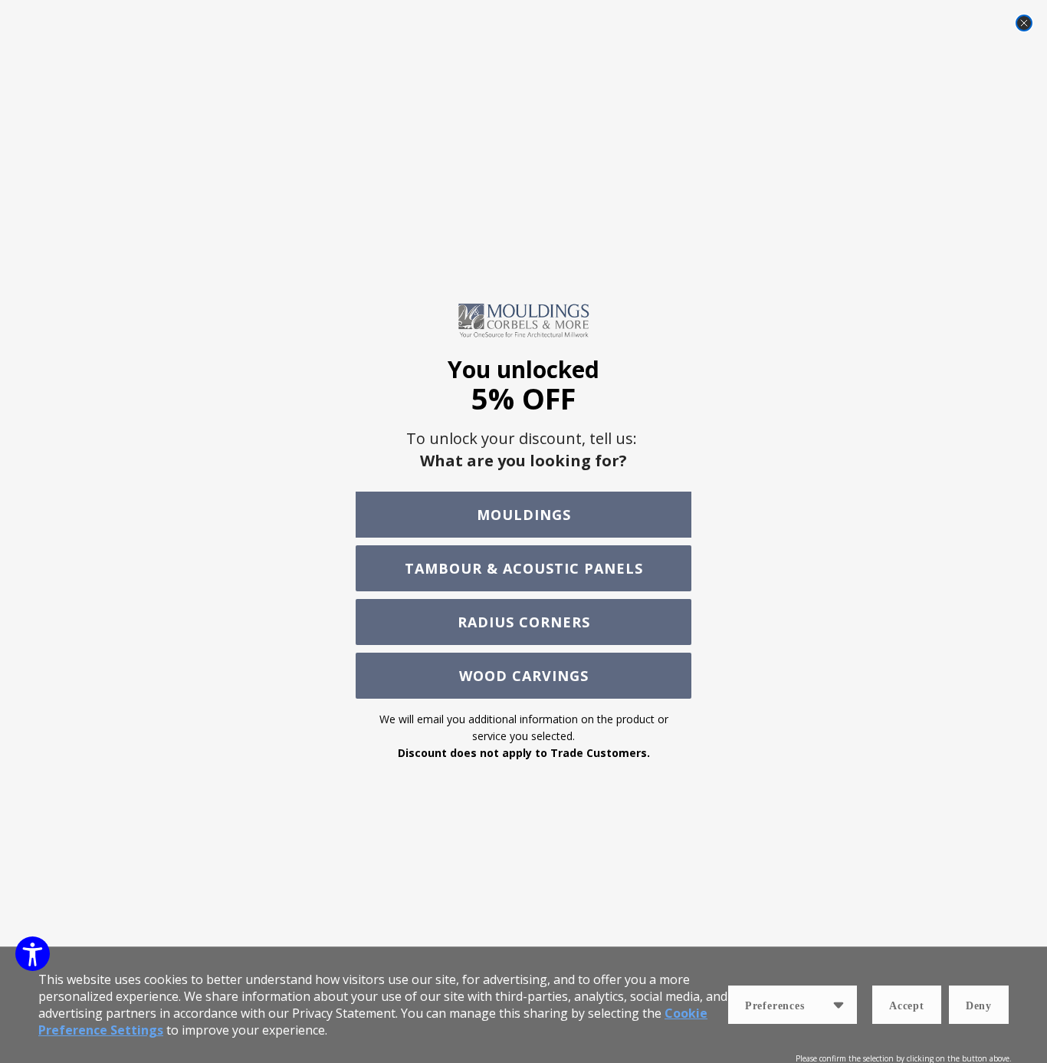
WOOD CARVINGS (524, 675)
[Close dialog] (1024, 23)
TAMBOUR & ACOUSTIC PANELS (524, 568)
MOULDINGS (524, 514)
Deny (979, 1006)
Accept (906, 1006)
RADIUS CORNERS (524, 622)
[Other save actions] (838, 1005)
